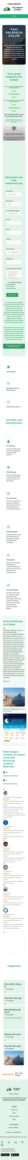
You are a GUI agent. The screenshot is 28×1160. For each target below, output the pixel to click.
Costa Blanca (10, 640)
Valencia (12, 638)
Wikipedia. (6, 681)
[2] (17, 633)
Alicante (20, 638)
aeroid (7, 709)
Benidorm (17, 662)
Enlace (9, 711)
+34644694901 (14, 4)
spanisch (9, 634)
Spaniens (19, 636)
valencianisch (18, 630)
